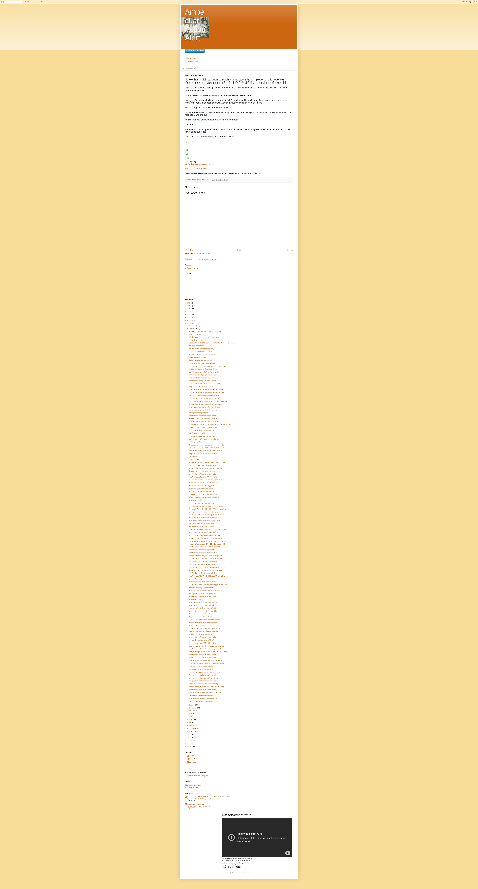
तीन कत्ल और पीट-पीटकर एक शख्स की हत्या (201, 695)
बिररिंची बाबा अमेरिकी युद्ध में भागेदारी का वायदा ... (202, 588)
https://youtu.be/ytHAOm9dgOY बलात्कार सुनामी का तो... (206, 672)
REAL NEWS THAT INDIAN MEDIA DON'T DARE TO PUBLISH (209, 797)
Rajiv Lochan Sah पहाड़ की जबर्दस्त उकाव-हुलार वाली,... (205, 521)
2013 (189, 738)
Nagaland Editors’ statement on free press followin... (206, 570)
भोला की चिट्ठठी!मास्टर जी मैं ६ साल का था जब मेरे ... (203, 363)
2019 (189, 312)
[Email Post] (213, 179)
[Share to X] (222, 180)
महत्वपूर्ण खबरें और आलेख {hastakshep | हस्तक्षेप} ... (203, 690)
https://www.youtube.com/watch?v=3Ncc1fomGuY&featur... (208, 401)
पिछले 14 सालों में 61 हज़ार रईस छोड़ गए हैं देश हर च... (203, 419)
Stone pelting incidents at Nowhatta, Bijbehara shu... (206, 389)
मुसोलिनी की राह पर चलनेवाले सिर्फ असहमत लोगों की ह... (204, 684)
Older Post (289, 250)
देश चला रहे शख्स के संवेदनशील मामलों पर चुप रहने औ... (203, 698)
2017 (189, 317)
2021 (189, 309)
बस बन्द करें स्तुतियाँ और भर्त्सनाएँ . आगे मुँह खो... (201, 669)
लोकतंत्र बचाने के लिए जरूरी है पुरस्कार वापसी (201, 701)
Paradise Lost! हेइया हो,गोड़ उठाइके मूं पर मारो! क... (203, 494)
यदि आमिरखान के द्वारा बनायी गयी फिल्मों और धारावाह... (203, 427)
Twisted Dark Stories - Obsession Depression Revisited (207, 462)
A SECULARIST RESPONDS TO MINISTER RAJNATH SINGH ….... (211, 343)
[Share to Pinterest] (227, 180)
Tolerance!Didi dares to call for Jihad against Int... (205, 404)
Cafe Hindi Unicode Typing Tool (197, 776)
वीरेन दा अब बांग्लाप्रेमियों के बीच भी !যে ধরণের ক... (202, 526)
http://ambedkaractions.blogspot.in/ (197, 164)
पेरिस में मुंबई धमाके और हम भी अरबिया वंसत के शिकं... (203, 593)
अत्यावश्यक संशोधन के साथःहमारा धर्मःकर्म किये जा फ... (203, 512)
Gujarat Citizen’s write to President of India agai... (205, 614)
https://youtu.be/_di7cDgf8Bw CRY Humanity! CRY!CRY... (208, 567)
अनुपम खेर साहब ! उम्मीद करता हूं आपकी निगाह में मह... (203, 678)
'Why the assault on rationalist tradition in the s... (205, 617)
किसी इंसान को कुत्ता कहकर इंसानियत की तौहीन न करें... (204, 372)
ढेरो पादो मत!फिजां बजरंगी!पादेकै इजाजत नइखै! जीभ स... (203, 573)
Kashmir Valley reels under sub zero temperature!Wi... (207, 392)
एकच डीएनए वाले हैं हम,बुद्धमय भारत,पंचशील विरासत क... (204, 561)
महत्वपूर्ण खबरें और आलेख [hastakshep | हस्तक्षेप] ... (203, 381)
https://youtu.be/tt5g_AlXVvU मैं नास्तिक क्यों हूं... (203, 477)
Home (239, 250)
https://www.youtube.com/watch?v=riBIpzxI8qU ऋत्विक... (207, 663)
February (192, 728)
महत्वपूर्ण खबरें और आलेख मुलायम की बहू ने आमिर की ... (203, 416)
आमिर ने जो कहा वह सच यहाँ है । (197, 433)
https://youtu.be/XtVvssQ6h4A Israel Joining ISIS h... (206, 556)
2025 (189, 303)
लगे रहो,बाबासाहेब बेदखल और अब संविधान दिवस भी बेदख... (204, 407)
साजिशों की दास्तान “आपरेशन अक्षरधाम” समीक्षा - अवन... (204, 337)
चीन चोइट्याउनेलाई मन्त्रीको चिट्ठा (198, 413)
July (190, 714)
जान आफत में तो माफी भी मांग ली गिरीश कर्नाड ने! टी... (203, 611)
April (190, 722)
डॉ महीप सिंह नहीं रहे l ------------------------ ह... (202, 459)
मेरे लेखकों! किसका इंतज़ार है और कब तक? (200, 352)
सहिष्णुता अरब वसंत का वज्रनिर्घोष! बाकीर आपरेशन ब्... (203, 454)
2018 (189, 314)
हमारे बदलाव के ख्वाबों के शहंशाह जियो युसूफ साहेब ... (203, 486)
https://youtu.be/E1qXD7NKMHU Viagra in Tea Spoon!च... (208, 366)
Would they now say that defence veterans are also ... (206, 661)
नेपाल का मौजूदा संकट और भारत (197, 340)
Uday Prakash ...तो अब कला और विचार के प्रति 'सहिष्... (205, 535)
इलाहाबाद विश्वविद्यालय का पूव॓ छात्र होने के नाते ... (202, 523)
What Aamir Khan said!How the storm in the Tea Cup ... (207, 448)
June (191, 717)
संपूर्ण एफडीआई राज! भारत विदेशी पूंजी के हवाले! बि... (202, 643)
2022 (189, 306)
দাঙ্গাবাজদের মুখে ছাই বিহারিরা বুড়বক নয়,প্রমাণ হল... (201, 666)
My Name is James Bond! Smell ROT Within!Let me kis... (207, 506)
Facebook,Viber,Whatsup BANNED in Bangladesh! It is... (208, 544)
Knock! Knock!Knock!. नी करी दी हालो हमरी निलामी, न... (205, 620)
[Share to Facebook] (224, 180)
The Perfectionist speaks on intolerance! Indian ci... (206, 480)
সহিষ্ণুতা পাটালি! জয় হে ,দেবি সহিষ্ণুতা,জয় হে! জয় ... (201, 387)
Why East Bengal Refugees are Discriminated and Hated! (208, 652)
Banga (191, 756)
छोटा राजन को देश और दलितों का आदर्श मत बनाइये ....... (204, 675)
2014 (189, 735)
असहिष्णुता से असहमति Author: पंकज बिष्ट (200, 360)
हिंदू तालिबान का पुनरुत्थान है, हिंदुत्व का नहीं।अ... (202, 634)
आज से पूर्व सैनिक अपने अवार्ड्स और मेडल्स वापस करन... (204, 631)
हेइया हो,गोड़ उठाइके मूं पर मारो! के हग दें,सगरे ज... (202, 491)
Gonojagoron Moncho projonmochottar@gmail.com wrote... (209, 585)
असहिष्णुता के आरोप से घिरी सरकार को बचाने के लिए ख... (204, 439)
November (192, 329)
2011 (189, 744)
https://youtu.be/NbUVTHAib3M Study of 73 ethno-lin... (207, 576)
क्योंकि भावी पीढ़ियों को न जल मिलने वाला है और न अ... (203, 378)
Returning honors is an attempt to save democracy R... (207, 538)
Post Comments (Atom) (202, 253)
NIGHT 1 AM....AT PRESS (197, 626)
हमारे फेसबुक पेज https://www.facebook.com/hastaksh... (206, 591)
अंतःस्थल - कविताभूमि (189, 68)
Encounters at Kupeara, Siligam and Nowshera (204, 465)
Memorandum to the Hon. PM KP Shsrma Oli (204, 483)
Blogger (248, 873)
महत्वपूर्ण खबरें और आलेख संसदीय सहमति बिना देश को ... (204, 553)
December (192, 326)
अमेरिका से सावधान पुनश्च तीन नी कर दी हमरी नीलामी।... (204, 623)
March (191, 725)
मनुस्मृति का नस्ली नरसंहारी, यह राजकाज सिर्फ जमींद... (203, 608)
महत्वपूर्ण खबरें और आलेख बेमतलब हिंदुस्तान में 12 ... (202, 550)
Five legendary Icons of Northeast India (202, 503)
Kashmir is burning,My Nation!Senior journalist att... (206, 693)
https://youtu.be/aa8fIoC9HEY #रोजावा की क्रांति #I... (205, 547)
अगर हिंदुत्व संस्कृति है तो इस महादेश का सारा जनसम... (203, 375)
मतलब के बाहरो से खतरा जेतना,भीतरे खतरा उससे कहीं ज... (204, 497)
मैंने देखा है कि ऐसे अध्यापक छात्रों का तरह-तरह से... (202, 436)
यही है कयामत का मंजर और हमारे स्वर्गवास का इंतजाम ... (203, 369)
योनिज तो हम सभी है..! (194, 456)
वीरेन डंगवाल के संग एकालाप (196, 346)
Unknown (192, 762)
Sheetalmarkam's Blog (195, 804)
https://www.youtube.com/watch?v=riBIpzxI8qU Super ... (207, 649)
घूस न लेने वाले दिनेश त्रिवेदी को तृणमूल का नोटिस (199, 798)
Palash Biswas (194, 759)
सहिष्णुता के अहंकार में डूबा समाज (197, 357)
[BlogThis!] (219, 180)
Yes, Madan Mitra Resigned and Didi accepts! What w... (207, 541)
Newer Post (189, 250)
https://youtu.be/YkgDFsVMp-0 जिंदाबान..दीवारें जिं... (204, 398)
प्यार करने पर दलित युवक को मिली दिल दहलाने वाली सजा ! (204, 384)
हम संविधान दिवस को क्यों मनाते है (198, 442)
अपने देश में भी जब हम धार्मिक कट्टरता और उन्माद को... (203, 518)
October (192, 705)
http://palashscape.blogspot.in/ (196, 168)
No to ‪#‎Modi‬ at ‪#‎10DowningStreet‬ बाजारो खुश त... (204, 602)
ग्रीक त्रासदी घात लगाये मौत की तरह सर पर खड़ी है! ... (203, 681)
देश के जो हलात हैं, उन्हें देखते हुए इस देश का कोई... (202, 430)
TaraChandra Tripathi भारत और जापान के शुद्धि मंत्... (204, 532)
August (191, 711)
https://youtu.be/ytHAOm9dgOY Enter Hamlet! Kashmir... (207, 687)
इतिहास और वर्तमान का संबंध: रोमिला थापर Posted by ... (204, 471)
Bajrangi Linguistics (195, 334)
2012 (189, 741)
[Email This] (217, 180)
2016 (189, 320)
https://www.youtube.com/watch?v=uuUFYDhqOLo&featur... (208, 529)
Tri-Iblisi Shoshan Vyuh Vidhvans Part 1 (199, 806)
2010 (189, 746)
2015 (189, 323)
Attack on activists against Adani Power (202, 564)
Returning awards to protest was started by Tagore (205, 628)
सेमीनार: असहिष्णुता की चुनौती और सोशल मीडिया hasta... (204, 395)
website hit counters (193, 61)
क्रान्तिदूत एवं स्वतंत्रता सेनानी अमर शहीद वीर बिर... (203, 582)
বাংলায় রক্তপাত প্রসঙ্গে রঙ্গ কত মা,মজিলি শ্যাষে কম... (202, 489)
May (190, 719)
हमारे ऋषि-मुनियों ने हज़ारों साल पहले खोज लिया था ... (203, 355)
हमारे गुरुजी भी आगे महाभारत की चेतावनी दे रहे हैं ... (202, 640)
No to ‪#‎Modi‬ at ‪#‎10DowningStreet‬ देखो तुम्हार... (204, 605)
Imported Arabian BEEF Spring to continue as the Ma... (207, 646)
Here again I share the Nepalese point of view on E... (206, 445)
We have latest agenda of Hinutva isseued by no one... (207, 410)
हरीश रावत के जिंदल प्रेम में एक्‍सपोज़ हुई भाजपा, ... (202, 349)
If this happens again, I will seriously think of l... (204, 422)
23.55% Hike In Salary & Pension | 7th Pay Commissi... (207, 515)
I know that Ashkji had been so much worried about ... (206, 331)
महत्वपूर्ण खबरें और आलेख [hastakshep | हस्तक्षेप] (202, 474)
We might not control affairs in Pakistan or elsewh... (206, 451)
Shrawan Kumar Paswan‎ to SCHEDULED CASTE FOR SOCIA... (210, 424)
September (193, 708)
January (192, 731)
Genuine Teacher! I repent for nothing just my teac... (206, 468)
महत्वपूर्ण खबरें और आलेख (195, 500)
